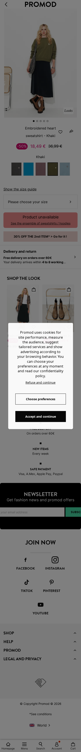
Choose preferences (40, 399)
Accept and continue (40, 416)
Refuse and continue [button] (40, 382)
